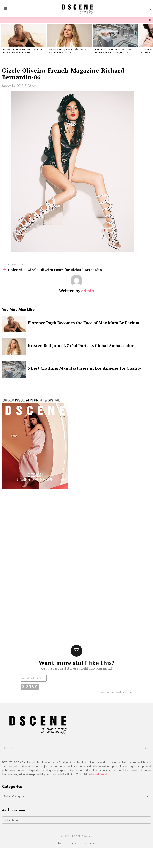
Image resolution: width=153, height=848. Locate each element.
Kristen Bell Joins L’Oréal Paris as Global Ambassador (68, 51)
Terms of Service (68, 843)
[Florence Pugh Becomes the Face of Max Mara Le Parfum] (23, 35)
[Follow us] (149, 20)
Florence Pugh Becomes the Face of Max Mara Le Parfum (22, 51)
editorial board (98, 774)
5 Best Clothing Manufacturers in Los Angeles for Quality (114, 51)
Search (147, 749)
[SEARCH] (149, 8)
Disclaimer (89, 843)
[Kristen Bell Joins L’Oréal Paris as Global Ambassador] (69, 35)
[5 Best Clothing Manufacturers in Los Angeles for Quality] (115, 35)
